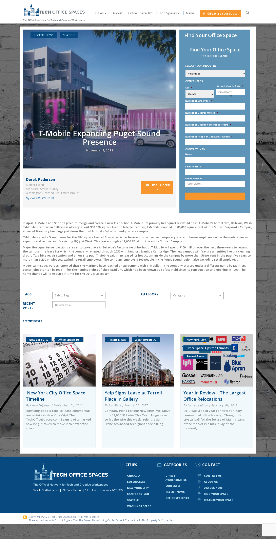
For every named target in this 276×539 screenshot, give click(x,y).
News (190, 13)
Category (179, 295)
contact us (213, 475)
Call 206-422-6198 (41, 198)
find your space (216, 494)
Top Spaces (168, 13)
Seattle (69, 35)
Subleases (172, 486)
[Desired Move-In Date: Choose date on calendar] (231, 96)
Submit (215, 196)
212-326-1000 (213, 488)
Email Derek (160, 185)
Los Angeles (136, 482)
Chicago (133, 475)
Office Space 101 (140, 13)
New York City (138, 488)
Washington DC (139, 506)
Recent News (44, 35)
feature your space (218, 500)
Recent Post (63, 305)
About (117, 13)
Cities (99, 13)
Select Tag (62, 295)
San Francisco (138, 494)
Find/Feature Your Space (220, 13)
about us (211, 482)
